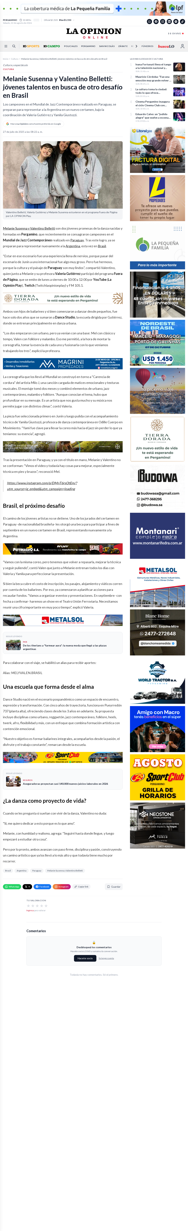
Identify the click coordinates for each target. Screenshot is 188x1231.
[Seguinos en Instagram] (162, 21)
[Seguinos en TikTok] (182, 21)
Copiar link (83, 886)
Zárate (123, 46)
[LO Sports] (30, 46)
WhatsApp (14, 886)
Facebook (44, 886)
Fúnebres (147, 46)
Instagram (63, 886)
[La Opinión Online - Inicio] (94, 33)
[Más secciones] (134, 46)
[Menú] (6, 46)
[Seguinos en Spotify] (175, 21)
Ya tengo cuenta (106, 958)
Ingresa (30, 910)
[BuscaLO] (166, 46)
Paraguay (77, 240)
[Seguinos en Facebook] (156, 21)
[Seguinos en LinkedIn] (169, 21)
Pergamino (88, 46)
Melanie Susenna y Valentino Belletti (29, 228)
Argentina (73, 246)
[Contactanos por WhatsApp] (149, 21)
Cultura (14, 58)
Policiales (70, 46)
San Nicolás (107, 46)
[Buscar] (14, 46)
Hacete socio (85, 958)
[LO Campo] (51, 46)
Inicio (5, 58)
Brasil (102, 246)
